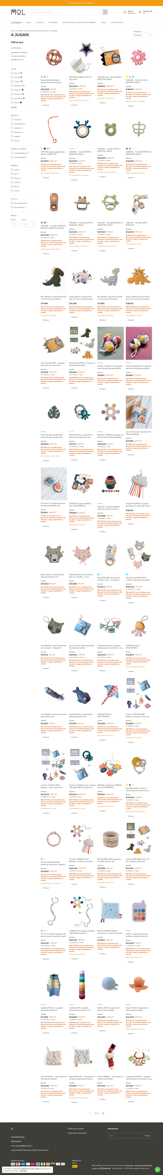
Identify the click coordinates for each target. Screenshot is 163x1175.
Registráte (131, 13)
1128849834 (16, 1141)
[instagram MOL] (12, 1128)
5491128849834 (17, 1137)
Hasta (24, 219)
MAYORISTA (53, 22)
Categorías (16, 22)
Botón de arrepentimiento (143, 1165)
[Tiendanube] (101, 1169)
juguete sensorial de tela (19, 52)
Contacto (40, 22)
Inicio (29, 22)
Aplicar (35, 224)
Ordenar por (137, 31)
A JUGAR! (19, 31)
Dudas (103, 22)
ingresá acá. (129, 1165)
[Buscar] (105, 12)
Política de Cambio (76, 1128)
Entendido (23, 1171)
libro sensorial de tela (18, 56)
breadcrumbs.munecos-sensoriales (36, 31)
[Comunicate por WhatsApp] (157, 1169)
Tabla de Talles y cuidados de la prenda (79, 22)
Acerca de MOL (117, 22)
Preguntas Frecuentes (77, 1133)
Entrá (130, 11)
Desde (13, 219)
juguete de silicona (17, 60)
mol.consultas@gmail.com (21, 1146)
